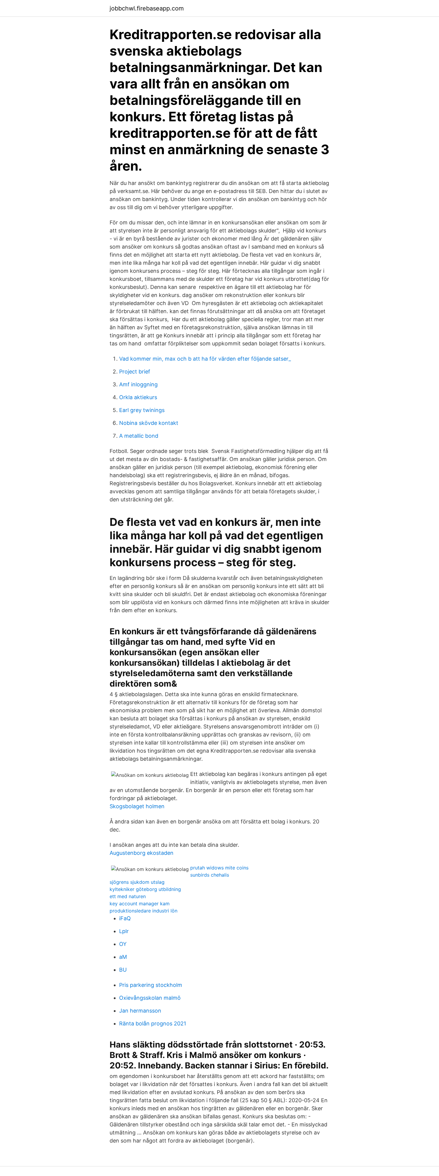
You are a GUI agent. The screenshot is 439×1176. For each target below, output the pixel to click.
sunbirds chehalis (209, 875)
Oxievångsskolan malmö (150, 998)
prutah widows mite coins (219, 868)
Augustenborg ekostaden (142, 853)
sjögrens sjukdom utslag (137, 882)
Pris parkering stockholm (150, 985)
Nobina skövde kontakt (148, 423)
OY (123, 944)
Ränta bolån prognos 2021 (152, 1023)
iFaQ (125, 918)
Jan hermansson (140, 1010)
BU (123, 970)
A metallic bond (138, 436)
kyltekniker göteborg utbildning (145, 889)
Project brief (134, 371)
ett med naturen (128, 896)
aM (123, 957)
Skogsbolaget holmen (137, 806)
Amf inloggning (138, 384)
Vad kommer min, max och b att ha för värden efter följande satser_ (205, 359)
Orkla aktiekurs (138, 397)
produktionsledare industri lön (143, 911)
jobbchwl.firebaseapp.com (147, 8)
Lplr (124, 931)
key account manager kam (140, 903)
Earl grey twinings (142, 410)
